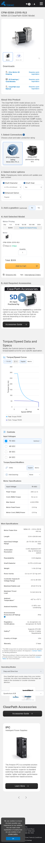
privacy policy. (13, 834)
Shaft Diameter (11, 183)
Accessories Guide (13, 324)
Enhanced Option (12, 193)
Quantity (22, 249)
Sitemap (29, 840)
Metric (30, 361)
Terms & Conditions (35, 837)
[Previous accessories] (19, 797)
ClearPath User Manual (13, 88)
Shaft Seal (29, 183)
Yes (39, 208)
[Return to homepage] (7, 6)
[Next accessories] (26, 797)
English (23, 361)
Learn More (20, 786)
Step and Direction (10, 671)
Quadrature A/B (9, 693)
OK (13, 838)
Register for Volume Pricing (28, 228)
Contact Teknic (37, 651)
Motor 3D (19, 60)
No (32, 208)
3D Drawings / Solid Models (12, 80)
